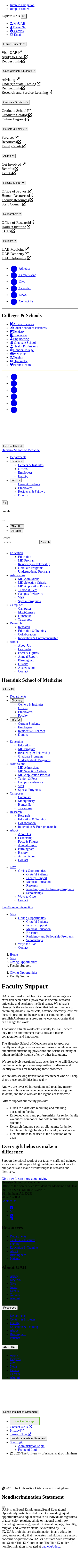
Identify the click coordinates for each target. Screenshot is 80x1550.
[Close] (24, 16)
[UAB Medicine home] (40, 442)
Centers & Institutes (30, 465)
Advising (8, 79)
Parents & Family (14, 128)
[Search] (5, 503)
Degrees (15, 1279)
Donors (23, 495)
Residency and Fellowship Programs (50, 889)
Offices (22, 469)
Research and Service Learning (25, 92)
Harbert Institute (14, 227)
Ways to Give (27, 896)
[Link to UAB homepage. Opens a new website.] (40, 1407)
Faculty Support (36, 878)
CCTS (7, 231)
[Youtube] (14, 396)
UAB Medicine (13, 249)
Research (16, 623)
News (13, 1287)
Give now (8, 1178)
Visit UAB (9, 53)
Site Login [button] (16, 1442)
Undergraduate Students (18, 71)
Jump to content (20, 8)
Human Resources (15, 196)
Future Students (13, 44)
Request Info (11, 61)
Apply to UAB (13, 57)
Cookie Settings (24, 1421)
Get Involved (11, 164)
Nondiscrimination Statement (20, 1411)
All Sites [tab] (16, 530)
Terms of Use (20, 1434)
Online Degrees (13, 119)
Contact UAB (21, 1427)
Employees (25, 472)
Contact (23, 900)
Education (16, 553)
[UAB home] (40, 422)
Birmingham (18, 1255)
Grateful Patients (37, 874)
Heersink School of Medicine (21, 450)
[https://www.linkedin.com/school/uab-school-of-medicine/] (11, 1219)
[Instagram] (14, 390)
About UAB (10, 1347)
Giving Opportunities (32, 870)
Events (7, 173)
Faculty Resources (15, 200)
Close (7, 689)
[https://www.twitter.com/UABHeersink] (11, 1211)
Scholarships (34, 893)
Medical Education (38, 881)
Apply (14, 1276)
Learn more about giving (31, 1178)
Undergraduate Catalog (19, 84)
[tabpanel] (40, 540)
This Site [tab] (16, 526)
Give (13, 867)
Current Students (29, 484)
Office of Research (16, 222)
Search (6, 538)
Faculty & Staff (12, 182)
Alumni (7, 155)
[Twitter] (14, 383)
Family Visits (12, 146)
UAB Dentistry (13, 254)
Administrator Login (31, 1446)
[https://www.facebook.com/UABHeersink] (11, 1208)
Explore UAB (11, 446)
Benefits (8, 169)
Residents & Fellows (31, 491)
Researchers (11, 214)
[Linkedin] (14, 409)
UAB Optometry (14, 258)
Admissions (17, 575)
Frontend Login (28, 1449)
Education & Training (24, 1247)
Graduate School (14, 110)
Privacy (17, 1430)
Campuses (16, 605)
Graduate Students (14, 102)
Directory (16, 461)
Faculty (23, 476)
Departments (18, 457)
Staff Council (12, 204)
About (14, 642)
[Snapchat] (14, 403)
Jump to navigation (22, 5)
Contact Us (9, 1201)
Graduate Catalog (15, 115)
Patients (8, 240)
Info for (15, 480)
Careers (15, 1294)
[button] (40, 907)
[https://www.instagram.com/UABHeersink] (11, 1215)
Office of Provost (14, 191)
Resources (9, 142)
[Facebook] (14, 376)
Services (8, 137)
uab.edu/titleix (51, 1546)
